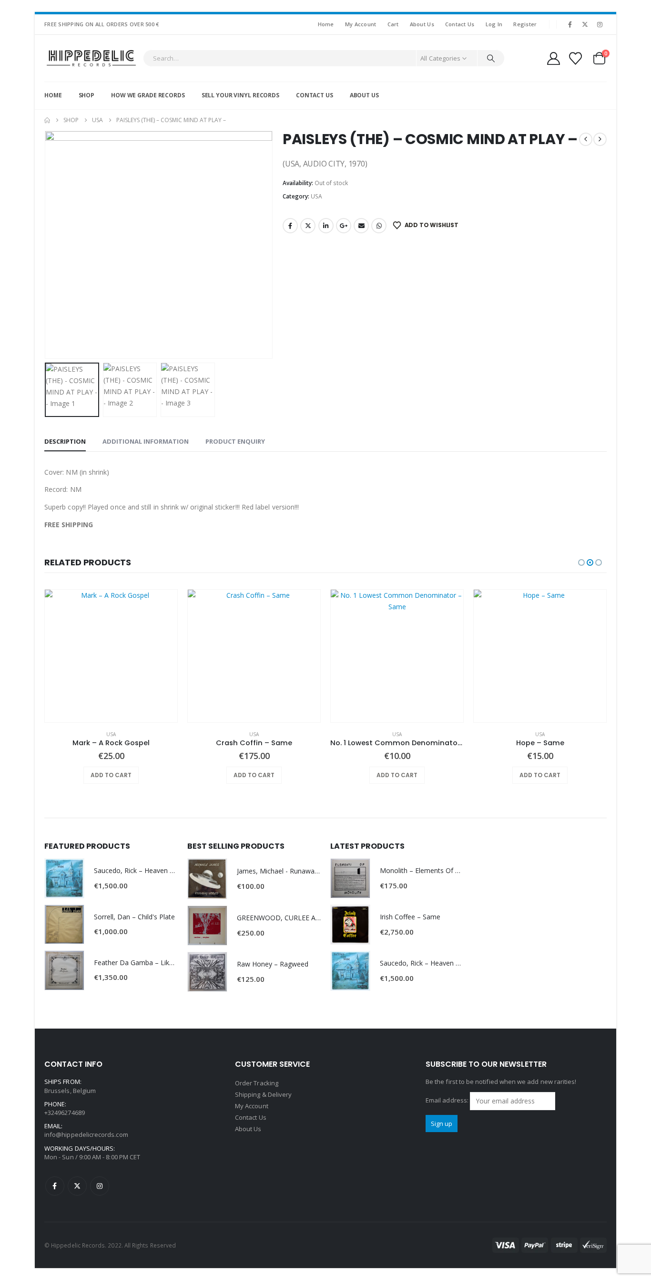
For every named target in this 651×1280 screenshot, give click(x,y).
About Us (422, 24)
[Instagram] (600, 24)
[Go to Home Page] (47, 120)
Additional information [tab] (145, 441)
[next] (600, 139)
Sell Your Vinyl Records (240, 95)
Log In (494, 24)
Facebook (290, 225)
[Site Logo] (91, 58)
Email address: (448, 1100)
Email (361, 225)
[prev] (585, 139)
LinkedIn (326, 225)
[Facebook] (570, 24)
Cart (393, 24)
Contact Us (460, 24)
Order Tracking (256, 1083)
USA (316, 196)
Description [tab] (65, 441)
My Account (360, 24)
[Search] (491, 58)
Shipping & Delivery (263, 1094)
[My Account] (553, 58)
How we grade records (148, 95)
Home (326, 24)
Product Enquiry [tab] (235, 441)
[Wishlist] (575, 58)
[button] (47, 245)
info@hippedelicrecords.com (86, 1134)
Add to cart (111, 775)
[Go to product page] (111, 656)
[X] (585, 24)
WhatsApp (379, 225)
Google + (343, 225)
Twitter (307, 225)
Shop (87, 95)
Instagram (99, 1186)
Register (525, 24)
